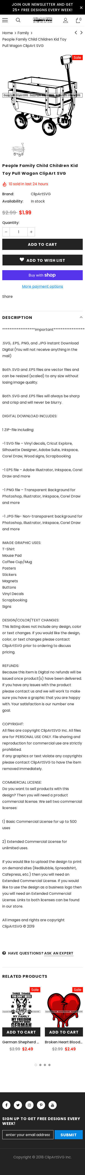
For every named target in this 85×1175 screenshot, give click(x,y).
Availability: (12, 201)
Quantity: (10, 222)
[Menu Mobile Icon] (5, 20)
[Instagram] (29, 1105)
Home (7, 33)
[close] (81, 7)
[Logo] (42, 20)
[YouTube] (53, 1105)
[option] (42, 95)
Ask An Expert (58, 953)
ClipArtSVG (41, 194)
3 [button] (45, 1065)
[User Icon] (65, 20)
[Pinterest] (41, 1105)
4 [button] (49, 1065)
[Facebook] (6, 1105)
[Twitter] (18, 1105)
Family (23, 33)
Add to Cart (21, 1032)
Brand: (8, 194)
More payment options (42, 286)
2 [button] (40, 1065)
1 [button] (36, 1065)
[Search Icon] (18, 20)
